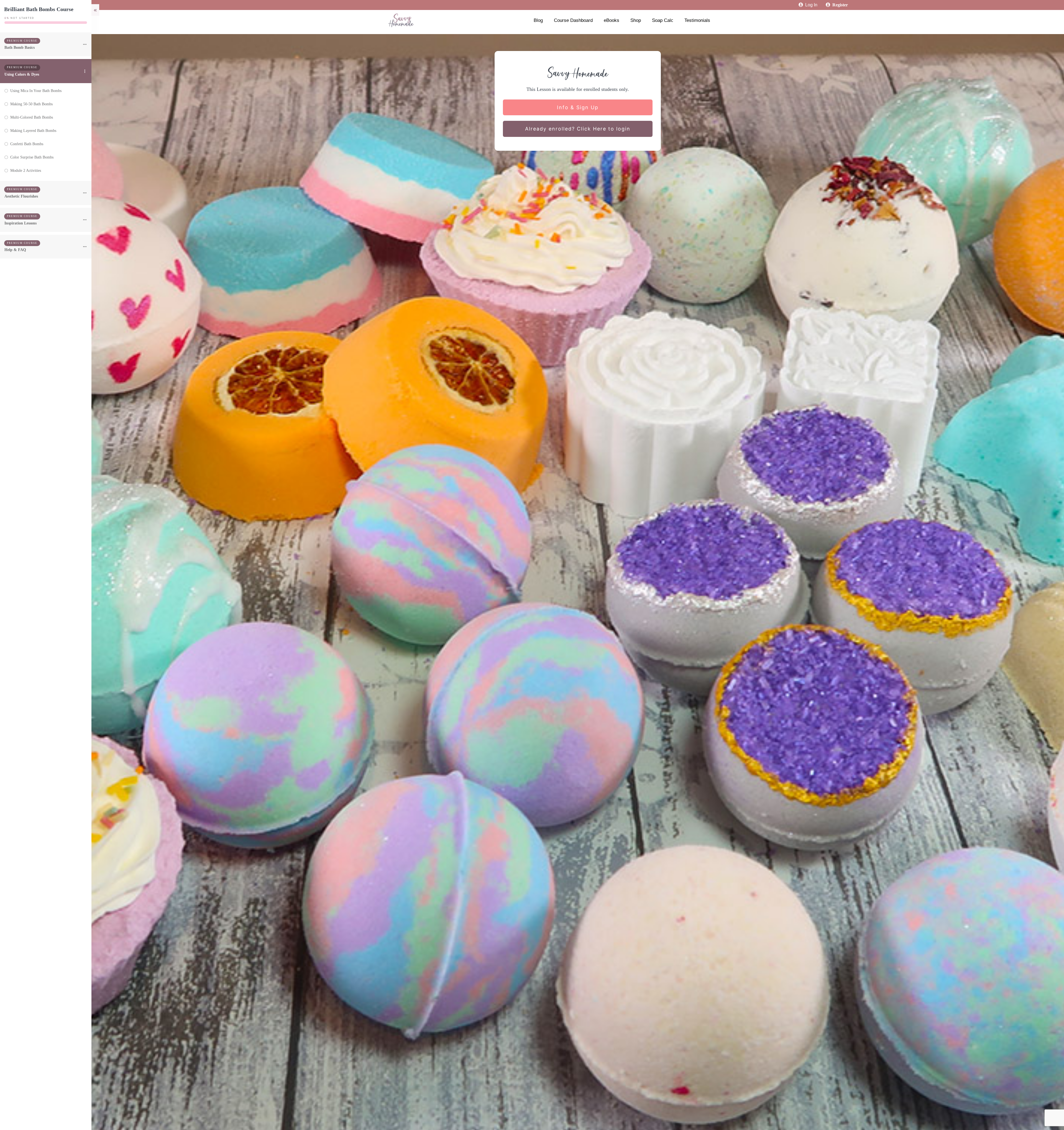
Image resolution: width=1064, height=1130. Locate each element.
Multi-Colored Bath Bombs (31, 117)
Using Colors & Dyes (21, 74)
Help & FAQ (15, 250)
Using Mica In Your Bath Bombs (36, 91)
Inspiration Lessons (20, 223)
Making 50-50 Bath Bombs (31, 104)
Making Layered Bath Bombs (33, 131)
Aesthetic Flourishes (21, 196)
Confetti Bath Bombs (26, 144)
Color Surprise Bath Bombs (31, 157)
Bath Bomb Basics (19, 47)
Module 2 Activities (25, 170)
